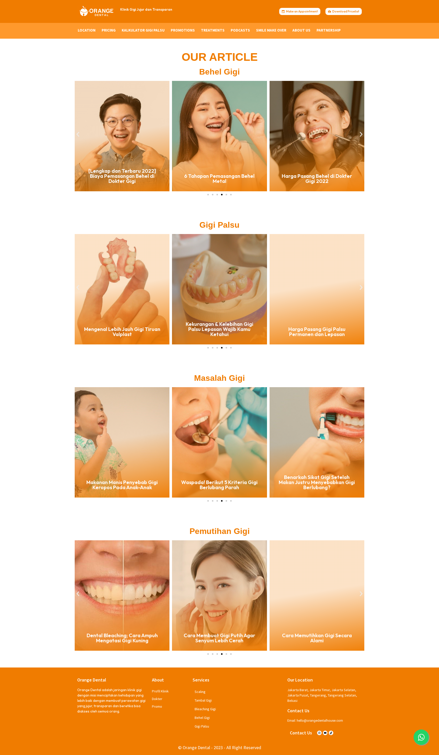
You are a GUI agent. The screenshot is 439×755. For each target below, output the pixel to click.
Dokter (157, 698)
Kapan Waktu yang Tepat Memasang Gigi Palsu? (317, 331)
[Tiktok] (331, 733)
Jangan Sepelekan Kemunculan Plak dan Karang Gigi (317, 484)
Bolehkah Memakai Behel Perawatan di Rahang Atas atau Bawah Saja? (317, 176)
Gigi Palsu (202, 726)
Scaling (200, 691)
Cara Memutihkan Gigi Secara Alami (219, 638)
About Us (301, 30)
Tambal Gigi (203, 700)
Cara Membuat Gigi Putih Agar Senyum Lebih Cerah (122, 638)
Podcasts (240, 30)
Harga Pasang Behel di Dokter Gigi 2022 (219, 178)
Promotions (183, 30)
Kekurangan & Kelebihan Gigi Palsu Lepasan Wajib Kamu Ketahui (122, 329)
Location (87, 30)
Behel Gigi (202, 717)
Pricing (109, 30)
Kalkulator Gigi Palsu (143, 30)
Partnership (329, 30)
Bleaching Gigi (205, 709)
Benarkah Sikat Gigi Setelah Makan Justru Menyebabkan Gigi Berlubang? (219, 482)
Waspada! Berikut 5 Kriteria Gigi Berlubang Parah (122, 484)
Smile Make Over (271, 30)
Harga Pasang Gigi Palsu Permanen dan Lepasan (219, 331)
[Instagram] (319, 733)
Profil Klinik (160, 691)
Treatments (213, 30)
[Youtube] (325, 733)
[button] (78, 134)
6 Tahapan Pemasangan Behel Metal (122, 178)
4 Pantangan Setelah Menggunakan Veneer (316, 638)
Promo (157, 706)
